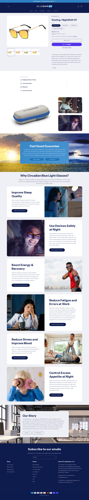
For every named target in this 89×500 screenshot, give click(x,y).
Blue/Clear (65, 25)
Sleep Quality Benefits (19, 210)
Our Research (38, 432)
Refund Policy (10, 467)
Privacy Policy (10, 464)
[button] (8, 6)
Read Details (36, 159)
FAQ (34, 479)
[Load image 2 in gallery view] (19, 52)
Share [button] (54, 67)
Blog (34, 481)
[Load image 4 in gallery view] (36, 52)
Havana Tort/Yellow (58, 28)
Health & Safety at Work (57, 324)
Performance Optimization (21, 285)
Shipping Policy (10, 469)
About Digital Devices (57, 249)
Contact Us (52, 159)
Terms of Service (11, 471)
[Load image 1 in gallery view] (11, 52)
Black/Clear (56, 25)
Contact (34, 476)
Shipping (53, 33)
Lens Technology (36, 469)
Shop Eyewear (36, 464)
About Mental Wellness (20, 357)
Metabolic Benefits (56, 395)
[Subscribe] (55, 457)
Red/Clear (73, 25)
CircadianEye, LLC (45, 495)
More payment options (66, 47)
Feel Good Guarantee (38, 467)
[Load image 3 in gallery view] (27, 52)
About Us (27, 432)
